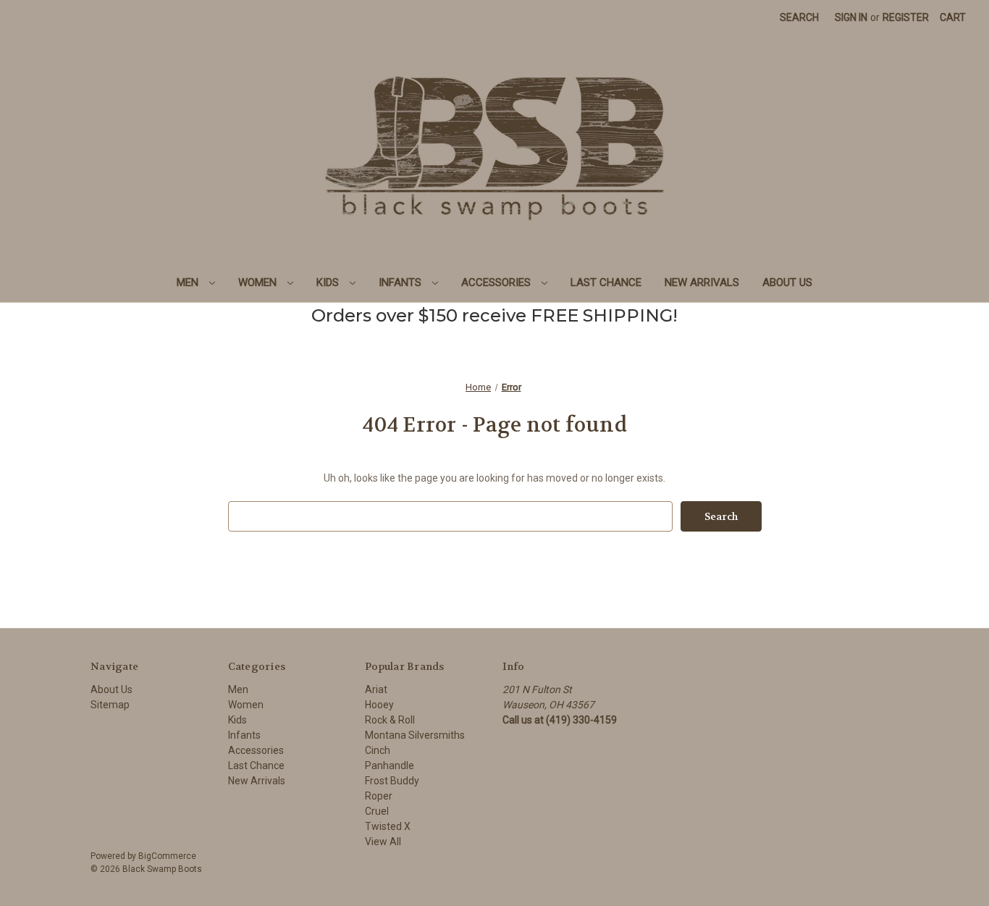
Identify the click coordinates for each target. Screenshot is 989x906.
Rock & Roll (390, 720)
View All (383, 841)
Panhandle (389, 765)
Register (906, 17)
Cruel (377, 811)
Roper (378, 796)
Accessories (497, 282)
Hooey (379, 704)
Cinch (377, 750)
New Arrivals (702, 282)
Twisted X (388, 826)
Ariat (376, 689)
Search (799, 17)
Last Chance (606, 282)
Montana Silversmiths (415, 735)
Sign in (851, 17)
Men (189, 282)
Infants (401, 282)
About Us (787, 282)
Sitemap (110, 704)
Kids (329, 282)
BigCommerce (167, 856)
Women (258, 282)
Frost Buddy (392, 781)
